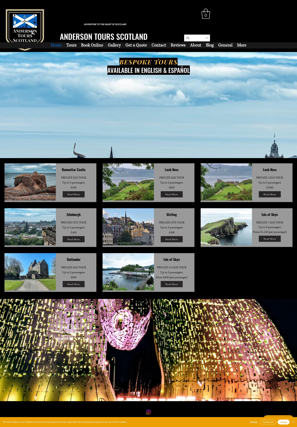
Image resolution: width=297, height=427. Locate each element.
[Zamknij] (293, 422)
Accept (283, 422)
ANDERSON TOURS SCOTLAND (104, 36)
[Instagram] (148, 412)
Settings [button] (254, 421)
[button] (206, 14)
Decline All (268, 422)
